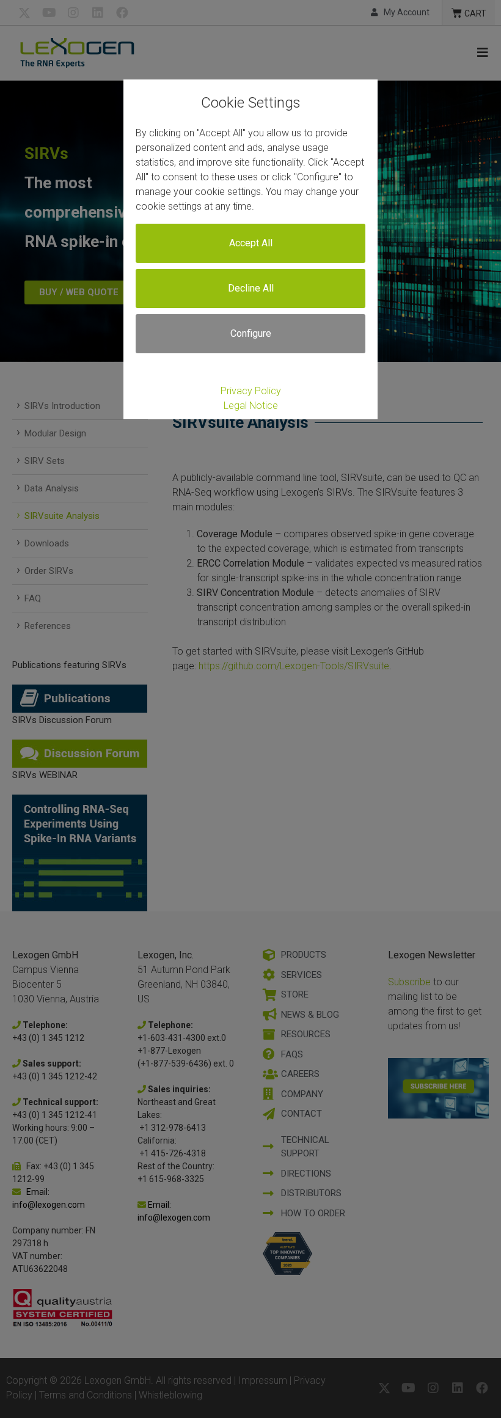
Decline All (251, 288)
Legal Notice (251, 405)
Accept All (250, 243)
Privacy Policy (251, 391)
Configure (250, 333)
